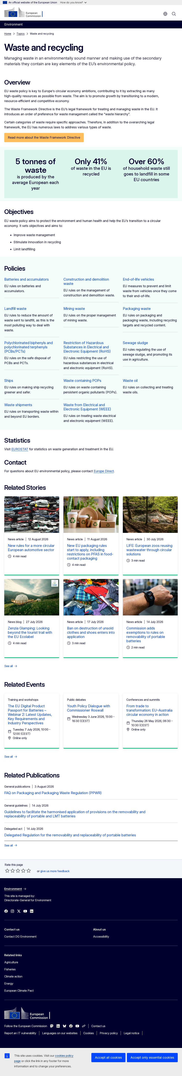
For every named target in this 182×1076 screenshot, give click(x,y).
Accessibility (101, 936)
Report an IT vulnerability (20, 1033)
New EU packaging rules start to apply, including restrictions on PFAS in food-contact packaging (90, 552)
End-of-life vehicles (138, 279)
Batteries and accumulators (26, 279)
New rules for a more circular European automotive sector (31, 547)
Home (7, 33)
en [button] (165, 14)
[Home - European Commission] (25, 12)
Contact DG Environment (20, 936)
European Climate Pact (19, 990)
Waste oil (130, 380)
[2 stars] (10, 870)
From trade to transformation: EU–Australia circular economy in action (149, 710)
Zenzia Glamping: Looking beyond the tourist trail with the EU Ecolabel (30, 632)
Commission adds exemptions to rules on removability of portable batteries (145, 634)
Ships (8, 380)
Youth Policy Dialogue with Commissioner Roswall (88, 708)
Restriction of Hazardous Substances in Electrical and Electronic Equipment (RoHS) (87, 347)
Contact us (98, 1026)
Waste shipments (18, 405)
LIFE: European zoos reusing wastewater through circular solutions (149, 549)
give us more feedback (54, 871)
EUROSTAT (19, 449)
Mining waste (74, 308)
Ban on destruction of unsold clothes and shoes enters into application (91, 632)
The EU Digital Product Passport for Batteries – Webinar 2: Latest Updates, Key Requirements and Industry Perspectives (30, 714)
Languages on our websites (59, 1033)
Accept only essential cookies (152, 1057)
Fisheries (10, 969)
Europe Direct (104, 471)
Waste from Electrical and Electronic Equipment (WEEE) (87, 407)
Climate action (13, 976)
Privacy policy (109, 1033)
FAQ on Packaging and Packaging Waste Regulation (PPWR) (53, 793)
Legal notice (131, 1033)
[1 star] (7, 870)
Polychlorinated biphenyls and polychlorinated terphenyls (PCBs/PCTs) (28, 347)
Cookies (88, 1033)
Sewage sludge (135, 343)
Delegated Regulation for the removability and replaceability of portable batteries (70, 835)
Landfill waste (15, 308)
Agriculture (11, 962)
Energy (8, 983)
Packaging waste (137, 308)
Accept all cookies (108, 1057)
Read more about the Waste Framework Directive (44, 137)
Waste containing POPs (82, 380)
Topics (21, 33)
